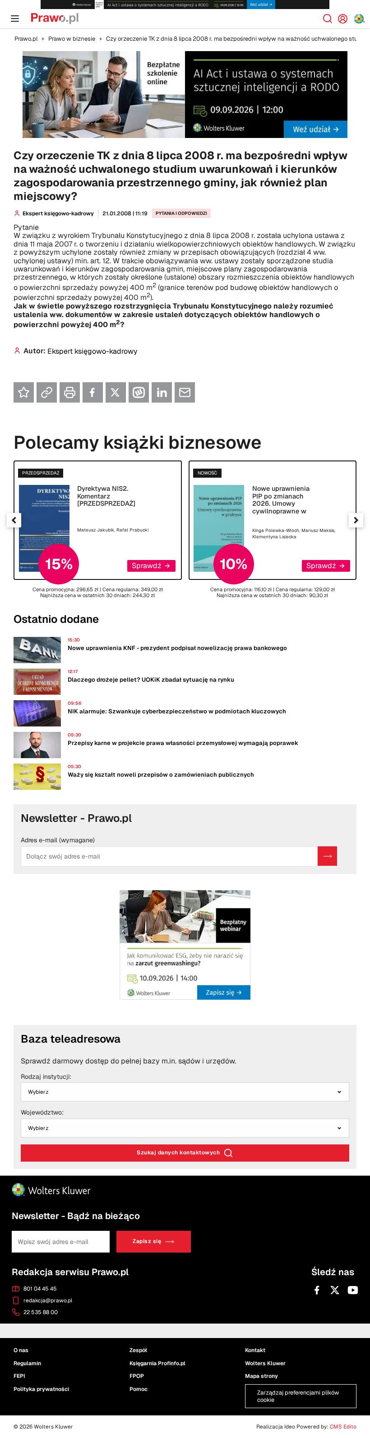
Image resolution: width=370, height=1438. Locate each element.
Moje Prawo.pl (346, 18)
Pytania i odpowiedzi (181, 213)
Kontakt (255, 1349)
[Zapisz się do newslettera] (327, 856)
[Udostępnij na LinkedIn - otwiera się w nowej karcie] (162, 392)
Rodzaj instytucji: (46, 1077)
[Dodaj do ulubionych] (24, 392)
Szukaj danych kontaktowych (178, 1152)
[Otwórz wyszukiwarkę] (327, 18)
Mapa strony (261, 1376)
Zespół (138, 1349)
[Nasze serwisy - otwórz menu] (359, 19)
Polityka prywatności (41, 1389)
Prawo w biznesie (71, 38)
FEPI (19, 1376)
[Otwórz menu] (14, 18)
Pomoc (139, 1389)
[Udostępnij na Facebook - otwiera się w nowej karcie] (93, 392)
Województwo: (42, 1112)
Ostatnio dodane (56, 619)
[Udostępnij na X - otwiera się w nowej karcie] (116, 392)
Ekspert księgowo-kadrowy (58, 213)
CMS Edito (343, 1426)
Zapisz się (147, 1241)
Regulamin (27, 1363)
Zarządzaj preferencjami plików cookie (298, 1396)
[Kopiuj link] (47, 392)
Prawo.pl (25, 38)
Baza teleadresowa (70, 1039)
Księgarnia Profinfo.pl (157, 1363)
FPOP (137, 1376)
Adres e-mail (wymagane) (58, 840)
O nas (21, 1349)
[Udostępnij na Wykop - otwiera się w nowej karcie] (139, 392)
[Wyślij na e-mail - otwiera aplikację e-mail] (185, 392)
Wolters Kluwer (265, 1363)
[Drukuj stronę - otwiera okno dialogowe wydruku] (70, 392)
